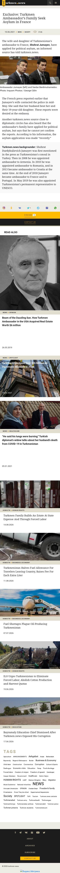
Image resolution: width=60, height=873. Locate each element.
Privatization (7, 792)
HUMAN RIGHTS (12, 779)
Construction (17, 764)
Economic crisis (19, 768)
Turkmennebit (40, 804)
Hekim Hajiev (43, 776)
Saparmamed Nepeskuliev (40, 792)
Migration (52, 780)
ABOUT (30, 839)
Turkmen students (26, 808)
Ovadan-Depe (33, 788)
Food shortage (48, 768)
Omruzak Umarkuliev (10, 788)
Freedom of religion (21, 772)
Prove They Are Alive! (21, 792)
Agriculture (7, 757)
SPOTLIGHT (19, 796)
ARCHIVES (30, 846)
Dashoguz (7, 768)
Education (31, 768)
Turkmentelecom (41, 808)
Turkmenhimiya (9, 804)
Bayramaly (7, 761)
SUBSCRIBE (30, 852)
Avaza (42, 757)
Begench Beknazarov (20, 761)
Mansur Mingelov (35, 780)
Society (27, 32)
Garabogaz (50, 772)
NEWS (20, 32)
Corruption (39, 764)
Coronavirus (28, 764)
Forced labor (8, 772)
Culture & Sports (52, 764)
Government (22, 776)
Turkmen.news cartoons (48, 796)
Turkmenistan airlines (25, 804)
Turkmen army (22, 800)
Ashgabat (33, 756)
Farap (39, 768)
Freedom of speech (37, 772)
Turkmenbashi (34, 800)
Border (31, 761)
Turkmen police (53, 804)
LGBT (25, 780)
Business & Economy (46, 760)
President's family (47, 788)
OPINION (23, 788)
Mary (44, 780)
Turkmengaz (46, 800)
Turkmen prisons (10, 808)
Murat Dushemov (9, 785)
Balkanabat (50, 757)
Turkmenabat (9, 800)
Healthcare (32, 776)
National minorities (24, 785)
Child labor (7, 764)
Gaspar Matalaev (9, 776)
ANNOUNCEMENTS (20, 757)
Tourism (35, 796)
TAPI (28, 796)
